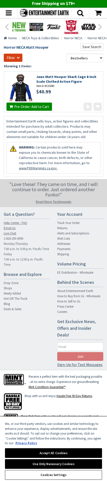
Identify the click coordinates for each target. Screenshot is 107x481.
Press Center (65, 306)
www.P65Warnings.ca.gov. (38, 168)
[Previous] (7, 26)
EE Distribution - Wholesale (75, 272)
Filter (11, 57)
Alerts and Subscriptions (73, 233)
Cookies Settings (53, 475)
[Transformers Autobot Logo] (71, 26)
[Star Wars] (88, 26)
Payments (63, 249)
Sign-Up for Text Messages (80, 364)
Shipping (63, 254)
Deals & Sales (12, 309)
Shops (8, 288)
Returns (62, 228)
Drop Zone (11, 283)
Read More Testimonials (53, 201)
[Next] (100, 26)
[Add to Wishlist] (98, 107)
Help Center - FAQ (15, 223)
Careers (62, 312)
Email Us (9, 228)
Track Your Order (68, 223)
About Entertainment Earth (75, 291)
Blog (7, 304)
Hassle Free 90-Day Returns (74, 396)
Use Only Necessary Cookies (53, 464)
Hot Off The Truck (15, 298)
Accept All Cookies (53, 453)
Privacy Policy (26, 443)
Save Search (91, 46)
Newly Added (12, 293)
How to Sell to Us (68, 301)
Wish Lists (63, 238)
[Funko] (53, 26)
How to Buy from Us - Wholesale (78, 296)
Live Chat (10, 233)
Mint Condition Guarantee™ (47, 387)
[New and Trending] (18, 26)
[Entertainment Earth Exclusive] (36, 26)
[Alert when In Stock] (88, 107)
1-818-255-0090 (13, 238)
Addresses (63, 244)
